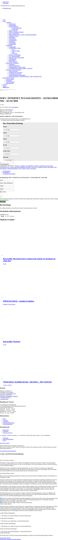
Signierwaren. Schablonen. (12, 63)
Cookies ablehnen (16, 539)
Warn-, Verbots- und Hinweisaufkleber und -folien (19, 167)
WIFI (27, 168)
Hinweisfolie (51, 167)
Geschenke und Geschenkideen (13, 69)
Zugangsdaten (32, 168)
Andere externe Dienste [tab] (5, 504)
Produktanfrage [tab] (6, 171)
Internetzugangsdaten (12, 168)
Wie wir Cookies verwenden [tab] (7, 460)
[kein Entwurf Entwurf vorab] (10, 160)
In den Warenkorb (4, 164)
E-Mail (1, 186)
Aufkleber (22, 166)
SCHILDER (9, 45)
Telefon (2, 189)
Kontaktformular (4, 399)
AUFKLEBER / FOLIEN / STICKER (35, 166)
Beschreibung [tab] (6, 172)
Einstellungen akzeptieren (6, 539)
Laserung (23, 168)
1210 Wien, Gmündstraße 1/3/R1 (8, 393)
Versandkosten (14, 107)
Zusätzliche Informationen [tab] (9, 173)
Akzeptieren (3, 451)
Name (1, 180)
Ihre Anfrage (3, 191)
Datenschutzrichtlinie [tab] (5, 532)
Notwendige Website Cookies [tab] (7, 473)
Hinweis (45, 167)
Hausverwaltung (49, 166)
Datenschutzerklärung (5, 538)
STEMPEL (8, 22)
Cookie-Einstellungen (11, 451)
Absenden (3, 201)
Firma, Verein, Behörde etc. (6, 183)
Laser (19, 168)
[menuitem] (30, 2)
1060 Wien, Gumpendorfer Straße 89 (9, 396)
